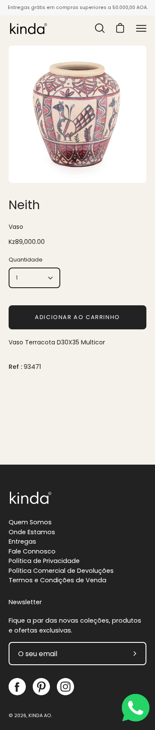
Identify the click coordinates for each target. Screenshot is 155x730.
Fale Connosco (32, 551)
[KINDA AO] (28, 28)
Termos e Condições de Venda (57, 580)
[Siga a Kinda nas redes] (17, 686)
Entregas (22, 541)
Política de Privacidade (44, 561)
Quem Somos (30, 522)
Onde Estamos (32, 532)
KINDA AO (39, 715)
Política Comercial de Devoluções (61, 570)
